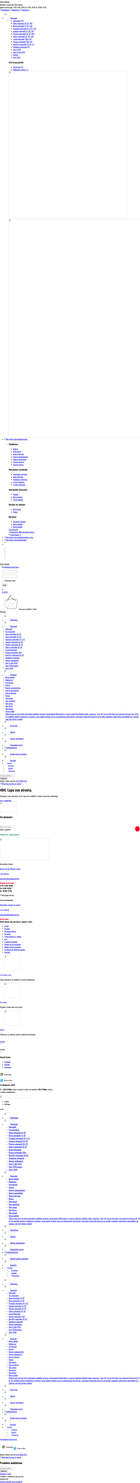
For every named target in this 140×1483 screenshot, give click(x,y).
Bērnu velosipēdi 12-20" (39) (22, 26)
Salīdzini (3, 1481)
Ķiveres (15, 449)
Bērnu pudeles (18, 497)
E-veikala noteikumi (10, 942)
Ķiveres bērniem (18, 454)
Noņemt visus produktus (14, 1481)
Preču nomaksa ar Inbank (12, 936)
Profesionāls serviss (5, 975)
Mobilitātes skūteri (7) (20, 69)
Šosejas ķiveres (18, 464)
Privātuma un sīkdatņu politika (14, 949)
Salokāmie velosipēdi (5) (21, 47)
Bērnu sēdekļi (17, 527)
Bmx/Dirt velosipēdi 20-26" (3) (23, 44)
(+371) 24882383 (4, 910)
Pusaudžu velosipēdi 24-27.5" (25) (24, 28)
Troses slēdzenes (19, 482)
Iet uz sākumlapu (5, 800)
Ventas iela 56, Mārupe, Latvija (10, 869)
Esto (5, 939)
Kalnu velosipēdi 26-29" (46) (22, 23)
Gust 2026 (16, 57)
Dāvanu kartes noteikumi (12, 944)
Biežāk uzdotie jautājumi (12, 947)
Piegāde (7, 928)
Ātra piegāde (3, 1002)
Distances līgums (10, 931)
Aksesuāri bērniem (19, 521)
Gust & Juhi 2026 (19, 52)
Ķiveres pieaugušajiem (20, 457)
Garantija (7, 934)
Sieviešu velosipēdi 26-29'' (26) (23, 31)
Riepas (15, 512)
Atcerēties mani (9, 580)
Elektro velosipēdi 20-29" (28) (23, 36)
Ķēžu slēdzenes (18, 477)
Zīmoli (6, 926)
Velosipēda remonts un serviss (10, 905)
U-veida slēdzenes (19, 484)
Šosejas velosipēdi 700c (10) (22, 42)
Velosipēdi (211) (18, 21)
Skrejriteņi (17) (18, 67)
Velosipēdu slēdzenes (20, 474)
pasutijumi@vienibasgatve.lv (9, 878)
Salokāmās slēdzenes (20, 479)
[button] (70, 1048)
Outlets (15, 55)
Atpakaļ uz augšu (5, 1474)
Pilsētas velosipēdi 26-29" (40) (23, 34)
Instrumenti (17, 509)
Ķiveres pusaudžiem (19, 459)
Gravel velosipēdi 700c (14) (22, 39)
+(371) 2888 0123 (21, 781)
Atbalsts (2, 1030)
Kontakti (7, 952)
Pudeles (15, 494)
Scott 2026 (17, 49)
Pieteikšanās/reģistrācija (10, 567)
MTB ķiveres (17, 451)
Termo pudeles (18, 499)
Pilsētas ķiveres (18, 462)
